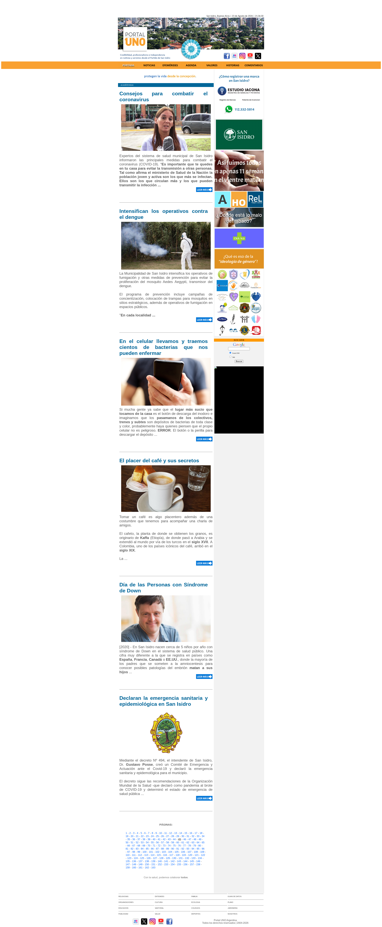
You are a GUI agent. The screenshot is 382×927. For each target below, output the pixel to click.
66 (128, 845)
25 (157, 836)
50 (127, 842)
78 (189, 845)
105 (177, 852)
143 (179, 861)
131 (181, 858)
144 (185, 861)
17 (196, 833)
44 (174, 839)
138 (147, 861)
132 (187, 858)
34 (203, 836)
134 (200, 858)
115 (159, 855)
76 (179, 845)
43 (169, 839)
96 (203, 848)
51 (132, 842)
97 (128, 852)
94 (193, 848)
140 (160, 861)
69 (144, 845)
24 (152, 836)
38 (144, 839)
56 (157, 842)
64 (198, 842)
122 (203, 855)
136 (134, 861)
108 (196, 852)
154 (173, 864)
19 (127, 836)
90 (172, 848)
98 (133, 852)
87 (157, 848)
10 (160, 833)
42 (164, 839)
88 (162, 848)
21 (137, 836)
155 (179, 864)
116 (165, 855)
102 (157, 852)
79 (194, 845)
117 (171, 855)
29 (177, 836)
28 (172, 836)
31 (188, 836)
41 (159, 839)
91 (177, 848)
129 (168, 858)
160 (134, 867)
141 (166, 861)
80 (199, 845)
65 (203, 842)
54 (147, 842)
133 (193, 858)
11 (165, 833)
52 (137, 842)
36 (133, 839)
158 (198, 864)
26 (162, 836)
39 (149, 839)
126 (149, 858)
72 (159, 845)
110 (128, 855)
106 (183, 852)
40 (154, 839)
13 (175, 833)
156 (185, 864)
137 (140, 861)
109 (202, 852)
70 (149, 845)
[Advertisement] (191, 8)
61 (182, 842)
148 (134, 864)
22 (142, 836)
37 (138, 839)
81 (127, 848)
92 (182, 848)
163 (153, 867)
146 (198, 861)
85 (147, 848)
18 (201, 833)
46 (184, 839)
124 (136, 858)
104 (170, 852)
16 (191, 833)
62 (188, 842)
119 (184, 855)
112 (140, 855)
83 (137, 848)
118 (178, 855)
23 (147, 836)
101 (151, 852)
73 (164, 845)
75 (174, 845)
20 (132, 836)
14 (180, 833)
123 (129, 858)
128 (161, 858)
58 (167, 842)
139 (153, 861)
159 (128, 867)
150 (147, 864)
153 (166, 864)
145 (192, 861)
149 (140, 864)
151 (153, 864)
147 (128, 864)
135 (128, 861)
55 (152, 842)
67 (133, 845)
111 (134, 855)
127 (155, 858)
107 (189, 852)
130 (174, 858)
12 (170, 833)
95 (198, 848)
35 (128, 839)
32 (193, 836)
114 (152, 855)
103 (164, 852)
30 (182, 836)
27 (167, 836)
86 (152, 848)
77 (184, 845)
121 (197, 855)
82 (132, 848)
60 (177, 842)
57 (162, 842)
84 (142, 848)
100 (145, 852)
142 (173, 861)
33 (198, 836)
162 (147, 867)
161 (140, 867)
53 (142, 842)
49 (200, 839)
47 (189, 839)
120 (190, 855)
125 (142, 858)
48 (195, 839)
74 (169, 845)
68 (138, 845)
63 (193, 842)
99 (138, 852)
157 (192, 864)
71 (154, 845)
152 (160, 864)
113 (146, 855)
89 (167, 848)
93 (188, 848)
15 (185, 833)
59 (172, 842)
